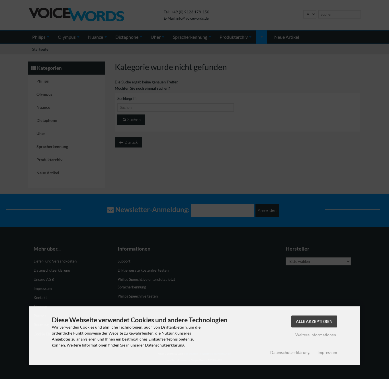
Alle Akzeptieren (314, 321)
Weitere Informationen (315, 334)
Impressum (327, 352)
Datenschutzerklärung (290, 352)
